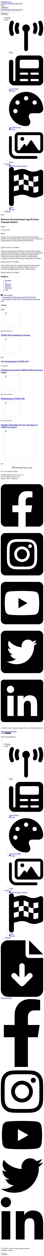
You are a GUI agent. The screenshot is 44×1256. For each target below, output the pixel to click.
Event (13, 91)
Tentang (7, 164)
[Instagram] (22, 578)
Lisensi (14, 731)
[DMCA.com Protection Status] (6, 733)
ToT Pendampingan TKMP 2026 (15, 361)
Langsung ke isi (6, 2)
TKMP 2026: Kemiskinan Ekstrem (15, 335)
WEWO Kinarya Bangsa (19, 166)
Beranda (7, 18)
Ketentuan (8, 731)
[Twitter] (22, 676)
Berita (3, 233)
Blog (6, 20)
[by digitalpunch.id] (15, 737)
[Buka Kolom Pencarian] (2, 5)
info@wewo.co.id (23, 467)
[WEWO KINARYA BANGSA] (12, 10)
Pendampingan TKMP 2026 (13, 399)
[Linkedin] (22, 724)
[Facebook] (22, 529)
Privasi (3, 731)
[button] (1, 740)
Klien (13, 209)
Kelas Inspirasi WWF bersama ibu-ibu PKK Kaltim (19, 297)
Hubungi (8, 211)
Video (13, 129)
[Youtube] (22, 627)
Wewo (3, 226)
